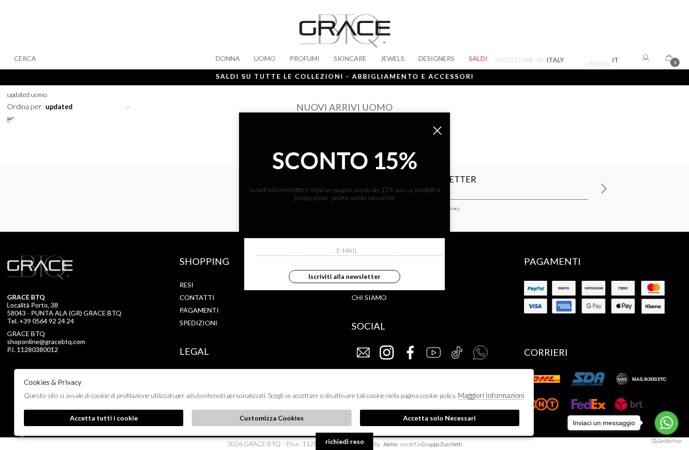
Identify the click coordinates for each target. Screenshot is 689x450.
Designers (437, 58)
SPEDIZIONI (198, 323)
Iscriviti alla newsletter (344, 276)
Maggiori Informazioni (491, 395)
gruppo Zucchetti (441, 444)
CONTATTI (197, 297)
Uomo (265, 58)
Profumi (305, 58)
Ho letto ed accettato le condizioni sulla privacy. (414, 208)
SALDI (478, 58)
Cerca (25, 58)
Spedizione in (529, 61)
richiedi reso (344, 441)
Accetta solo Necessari (439, 418)
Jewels (392, 58)
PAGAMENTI (199, 310)
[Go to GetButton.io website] (667, 440)
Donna (228, 58)
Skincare (350, 58)
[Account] (647, 57)
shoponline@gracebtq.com (46, 341)
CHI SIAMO (369, 297)
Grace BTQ (344, 34)
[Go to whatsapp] (666, 423)
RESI (187, 285)
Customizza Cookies (272, 418)
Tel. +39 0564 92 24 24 (40, 321)
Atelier (390, 444)
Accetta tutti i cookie (104, 418)
